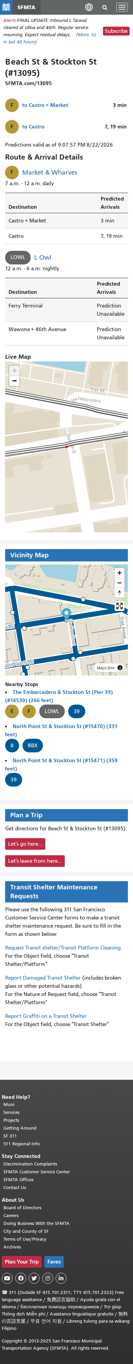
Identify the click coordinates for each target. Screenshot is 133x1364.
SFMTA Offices (18, 1180)
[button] (89, 7)
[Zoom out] (119, 583)
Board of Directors (22, 1208)
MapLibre (106, 667)
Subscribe (116, 31)
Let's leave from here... (35, 861)
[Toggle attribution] (120, 668)
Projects (11, 1120)
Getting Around (19, 1128)
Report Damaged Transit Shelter (43, 978)
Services (11, 1112)
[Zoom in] (119, 573)
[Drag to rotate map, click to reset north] (119, 593)
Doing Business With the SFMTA (36, 1223)
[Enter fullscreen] (119, 606)
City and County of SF (26, 1231)
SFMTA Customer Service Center (36, 1172)
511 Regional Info (21, 1144)
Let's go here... (25, 844)
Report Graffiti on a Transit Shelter (46, 1016)
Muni (8, 1104)
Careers (10, 1215)
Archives (12, 1247)
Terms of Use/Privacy (24, 1239)
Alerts (9, 20)
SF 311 (10, 1136)
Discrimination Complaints (30, 1164)
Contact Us (14, 1187)
